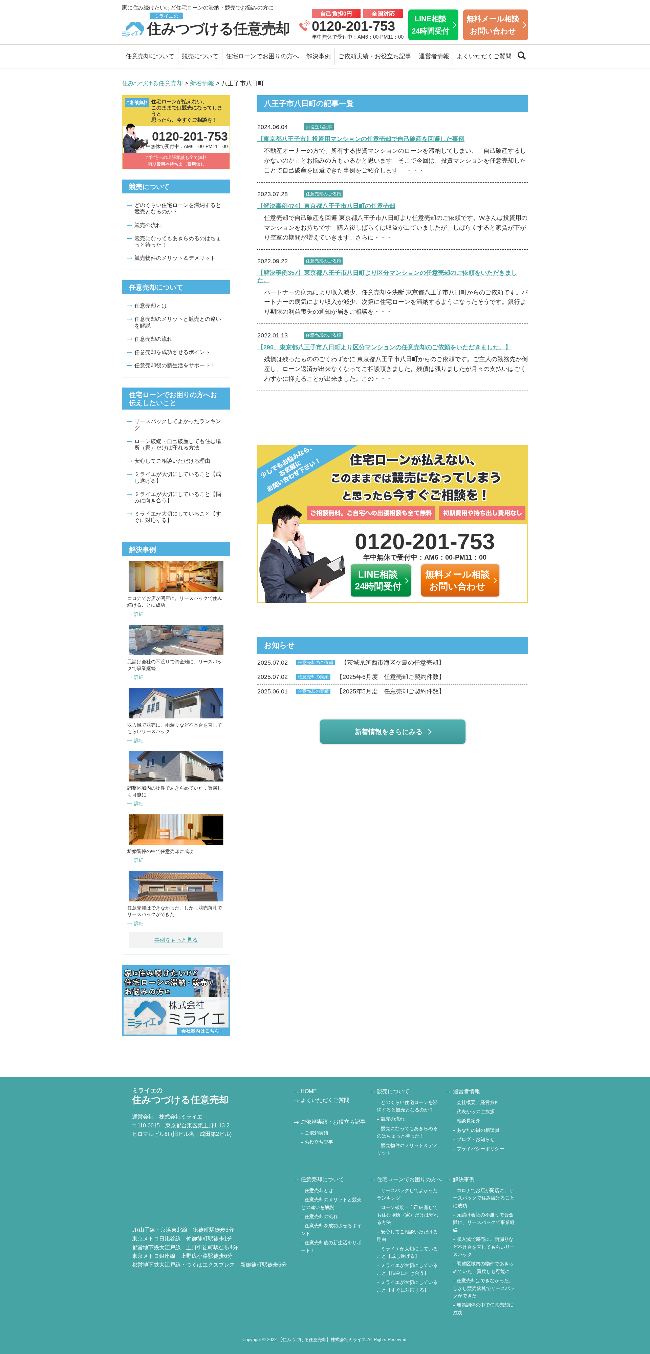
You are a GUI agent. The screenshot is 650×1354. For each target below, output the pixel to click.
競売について (200, 56)
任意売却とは (150, 306)
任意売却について (150, 56)
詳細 (139, 614)
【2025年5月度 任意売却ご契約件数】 (351, 691)
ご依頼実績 (316, 1133)
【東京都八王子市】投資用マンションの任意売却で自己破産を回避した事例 (360, 139)
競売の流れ (147, 225)
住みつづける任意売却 (218, 25)
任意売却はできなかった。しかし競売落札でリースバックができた (484, 1288)
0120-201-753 (353, 26)
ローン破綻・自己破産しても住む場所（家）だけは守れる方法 (177, 444)
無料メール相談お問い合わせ (493, 25)
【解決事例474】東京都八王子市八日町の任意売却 (326, 206)
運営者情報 (434, 56)
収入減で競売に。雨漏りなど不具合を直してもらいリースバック (484, 1246)
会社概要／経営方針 (478, 1102)
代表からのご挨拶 (476, 1111)
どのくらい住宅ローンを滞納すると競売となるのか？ (177, 208)
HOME (309, 1091)
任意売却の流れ (153, 339)
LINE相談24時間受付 (431, 25)
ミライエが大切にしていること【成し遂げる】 (177, 477)
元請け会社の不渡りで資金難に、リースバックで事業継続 (484, 1222)
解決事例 (318, 56)
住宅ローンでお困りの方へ (262, 56)
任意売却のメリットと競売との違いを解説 (177, 322)
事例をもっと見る (176, 940)
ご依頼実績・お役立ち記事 (374, 56)
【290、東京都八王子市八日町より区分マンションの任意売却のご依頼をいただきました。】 (384, 347)
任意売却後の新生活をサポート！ (175, 365)
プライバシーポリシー (480, 1148)
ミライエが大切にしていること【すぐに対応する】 (177, 517)
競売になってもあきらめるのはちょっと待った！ (177, 241)
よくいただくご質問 (484, 56)
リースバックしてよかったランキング (177, 424)
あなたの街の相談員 (478, 1130)
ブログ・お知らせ (476, 1139)
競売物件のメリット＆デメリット (175, 258)
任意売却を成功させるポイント (172, 352)
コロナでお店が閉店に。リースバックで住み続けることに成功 (484, 1198)
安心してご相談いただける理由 (172, 461)
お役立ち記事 (319, 1142)
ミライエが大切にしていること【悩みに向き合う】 (177, 497)
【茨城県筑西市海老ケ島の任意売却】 (351, 662)
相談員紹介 (468, 1120)
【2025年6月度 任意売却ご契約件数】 (351, 676)
